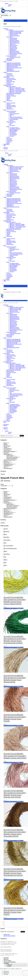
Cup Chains (7, 450)
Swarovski (6, 462)
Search (21, 435)
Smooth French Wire (12, 457)
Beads (5, 443)
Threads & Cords (8, 464)
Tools (5, 467)
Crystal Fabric (7, 448)
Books (5, 444)
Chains (5, 447)
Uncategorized (8, 468)
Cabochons (7, 445)
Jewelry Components (9, 460)
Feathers (6, 453)
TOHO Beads (7, 465)
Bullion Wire (10, 455)
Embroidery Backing (9, 451)
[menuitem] (6, 3)
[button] (21, 608)
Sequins (6, 461)
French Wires (8, 437)
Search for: (3, 435)
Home (2, 437)
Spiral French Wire (12, 458)
